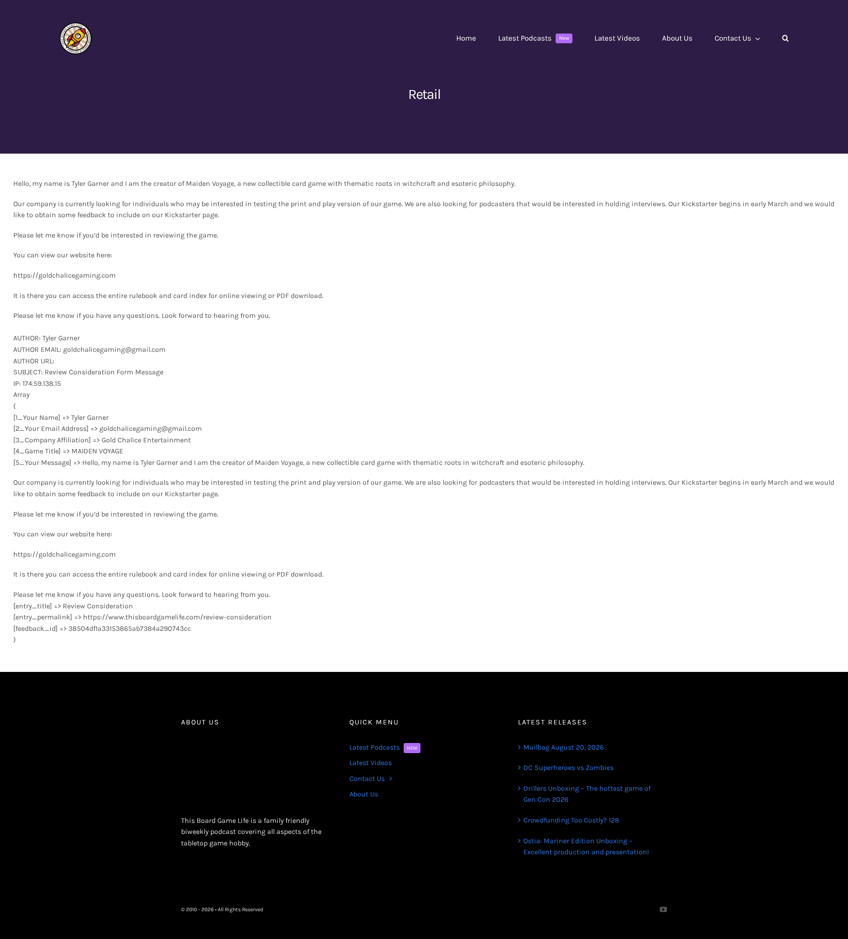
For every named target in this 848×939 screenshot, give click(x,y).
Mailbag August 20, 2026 (563, 747)
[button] (785, 38)
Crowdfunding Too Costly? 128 (571, 820)
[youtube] (663, 909)
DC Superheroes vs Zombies (568, 767)
